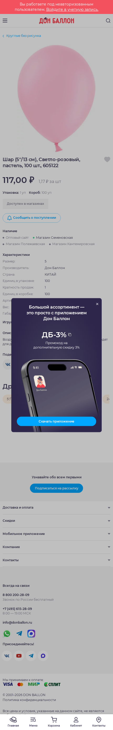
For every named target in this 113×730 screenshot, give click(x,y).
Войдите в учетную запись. (72, 9)
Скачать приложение (56, 421)
